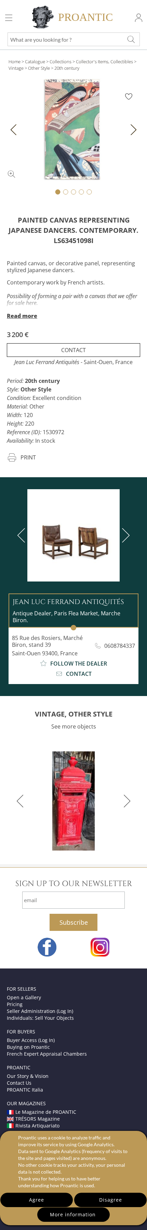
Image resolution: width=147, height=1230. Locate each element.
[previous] (22, 535)
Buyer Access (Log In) (31, 1040)
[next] (124, 535)
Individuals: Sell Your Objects (40, 1018)
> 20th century (65, 68)
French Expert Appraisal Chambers (47, 1054)
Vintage (16, 68)
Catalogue (35, 61)
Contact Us (19, 1083)
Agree (36, 1199)
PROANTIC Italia (25, 1089)
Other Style (39, 68)
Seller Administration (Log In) (40, 1011)
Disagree (110, 1199)
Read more (22, 315)
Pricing (15, 1004)
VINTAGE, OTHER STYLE (73, 714)
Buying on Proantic (28, 1047)
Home (15, 61)
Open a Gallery (24, 997)
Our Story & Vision (28, 1076)
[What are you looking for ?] (130, 39)
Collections (60, 61)
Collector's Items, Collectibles (104, 61)
